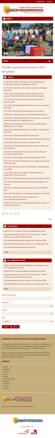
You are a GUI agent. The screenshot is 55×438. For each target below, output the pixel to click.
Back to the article (8, 71)
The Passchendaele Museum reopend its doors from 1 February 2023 (27, 162)
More (6, 252)
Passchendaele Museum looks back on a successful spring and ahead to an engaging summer (27, 119)
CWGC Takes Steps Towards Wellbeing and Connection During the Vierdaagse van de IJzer (24, 83)
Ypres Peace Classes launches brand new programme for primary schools (23, 174)
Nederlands (40, 2)
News (5, 374)
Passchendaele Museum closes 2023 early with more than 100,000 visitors (25, 153)
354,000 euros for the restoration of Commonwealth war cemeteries (21, 198)
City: (3, 318)
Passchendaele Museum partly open (21, 136)
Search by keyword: (9, 295)
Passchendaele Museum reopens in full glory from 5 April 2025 (27, 131)
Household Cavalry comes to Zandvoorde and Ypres (27, 139)
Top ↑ (50, 219)
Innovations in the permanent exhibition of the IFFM (26, 194)
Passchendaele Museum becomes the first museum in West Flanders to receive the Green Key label (24, 95)
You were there (8, 379)
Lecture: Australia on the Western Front (22, 142)
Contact (6, 388)
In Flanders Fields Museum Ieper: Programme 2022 (27, 178)
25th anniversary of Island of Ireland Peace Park (24, 158)
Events (5, 376)
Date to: (5, 310)
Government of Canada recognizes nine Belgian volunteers (25, 89)
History (5, 372)
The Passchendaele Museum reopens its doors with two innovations (26, 147)
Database (6, 369)
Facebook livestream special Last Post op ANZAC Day (26, 189)
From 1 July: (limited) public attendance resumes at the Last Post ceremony (26, 204)
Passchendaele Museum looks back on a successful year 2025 (26, 106)
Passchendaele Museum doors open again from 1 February (26, 183)
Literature (6, 384)
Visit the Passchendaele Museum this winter (24, 111)
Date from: (5, 303)
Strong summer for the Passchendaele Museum (25, 115)
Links (5, 386)
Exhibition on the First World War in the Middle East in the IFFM (26, 168)
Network (6, 381)
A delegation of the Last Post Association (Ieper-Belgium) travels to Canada (25, 125)
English (49, 2)
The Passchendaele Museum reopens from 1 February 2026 (24, 100)
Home (5, 367)
